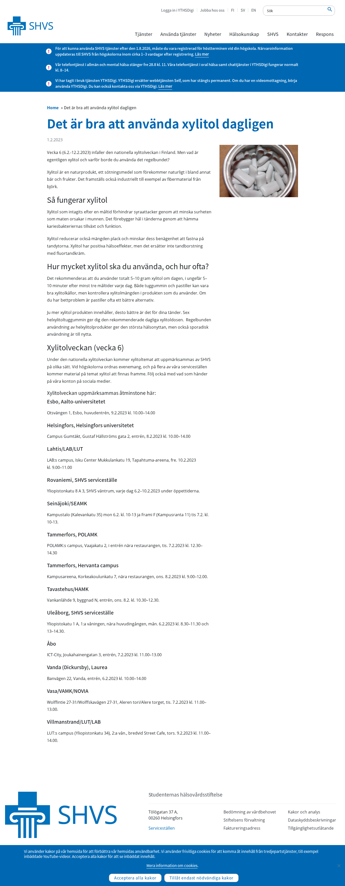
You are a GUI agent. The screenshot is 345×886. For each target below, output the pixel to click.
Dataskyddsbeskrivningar (312, 820)
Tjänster (143, 34)
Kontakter (297, 34)
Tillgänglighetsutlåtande (311, 828)
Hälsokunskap (244, 34)
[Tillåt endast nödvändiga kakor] (338, 865)
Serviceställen (162, 828)
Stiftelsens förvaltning (244, 820)
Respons (325, 34)
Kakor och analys (304, 812)
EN (253, 10)
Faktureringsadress (242, 828)
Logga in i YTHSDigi (177, 10)
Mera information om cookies (172, 865)
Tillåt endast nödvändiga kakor (201, 878)
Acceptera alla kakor (135, 878)
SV (243, 10)
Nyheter (212, 34)
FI (232, 10)
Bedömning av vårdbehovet (250, 812)
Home (53, 107)
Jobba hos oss (212, 10)
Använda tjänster (178, 34)
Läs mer (202, 54)
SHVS (273, 34)
